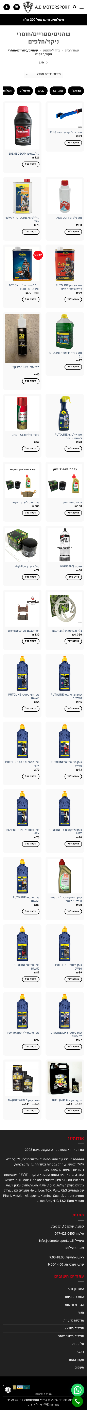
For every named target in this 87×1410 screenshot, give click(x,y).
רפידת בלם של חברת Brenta (23, 631)
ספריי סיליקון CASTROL (25, 435)
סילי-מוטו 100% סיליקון (26, 367)
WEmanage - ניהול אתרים (43, 1404)
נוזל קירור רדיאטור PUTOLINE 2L (65, 354)
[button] (81, 7)
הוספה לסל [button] (73, 142)
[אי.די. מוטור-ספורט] (46, 7)
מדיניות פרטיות (74, 1320)
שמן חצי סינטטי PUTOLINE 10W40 (66, 696)
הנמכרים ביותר (74, 1296)
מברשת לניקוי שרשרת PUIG (66, 132)
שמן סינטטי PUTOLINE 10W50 (26, 899)
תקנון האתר (76, 1359)
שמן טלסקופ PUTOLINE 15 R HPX (65, 832)
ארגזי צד (58, 90)
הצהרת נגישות (74, 1304)
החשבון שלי (76, 1289)
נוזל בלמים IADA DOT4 (69, 218)
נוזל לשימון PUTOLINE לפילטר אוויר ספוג (69, 287)
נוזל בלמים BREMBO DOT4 (24, 154)
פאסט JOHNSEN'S (70, 567)
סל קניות (78, 1343)
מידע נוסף (74, 577)
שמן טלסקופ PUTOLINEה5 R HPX (22, 832)
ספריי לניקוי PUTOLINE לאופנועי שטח (68, 436)
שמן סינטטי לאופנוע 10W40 (23, 1033)
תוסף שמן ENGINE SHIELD (23, 1101)
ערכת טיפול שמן (72, 503)
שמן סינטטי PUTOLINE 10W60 (68, 967)
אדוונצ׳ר (76, 90)
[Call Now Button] (77, 1401)
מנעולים (25, 90)
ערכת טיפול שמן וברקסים (25, 503)
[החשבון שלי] (6, 7)
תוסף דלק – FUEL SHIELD (67, 1101)
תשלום (79, 1367)
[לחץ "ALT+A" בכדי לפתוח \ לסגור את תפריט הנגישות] (8, 1389)
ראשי (80, 1351)
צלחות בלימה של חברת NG (67, 631)
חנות (81, 1312)
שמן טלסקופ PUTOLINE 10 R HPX (22, 764)
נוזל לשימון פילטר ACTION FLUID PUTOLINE (23, 287)
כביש (41, 90)
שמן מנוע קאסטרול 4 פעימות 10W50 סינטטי (65, 899)
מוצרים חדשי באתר (71, 1336)
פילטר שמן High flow (27, 567)
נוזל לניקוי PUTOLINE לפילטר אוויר (22, 219)
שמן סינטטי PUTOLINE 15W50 (26, 967)
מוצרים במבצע (74, 1328)
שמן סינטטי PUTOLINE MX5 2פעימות (65, 1034)
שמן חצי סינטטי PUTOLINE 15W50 (66, 764)
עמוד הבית (72, 50)
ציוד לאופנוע (51, 50)
